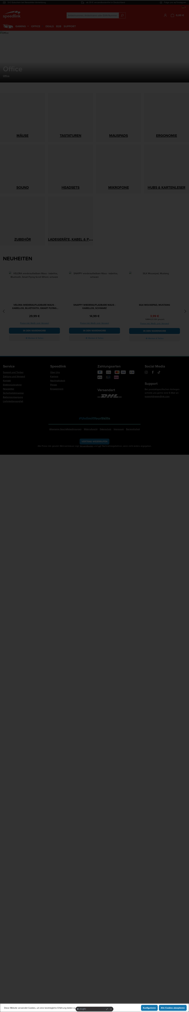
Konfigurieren (149, 1007)
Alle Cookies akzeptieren (173, 1007)
